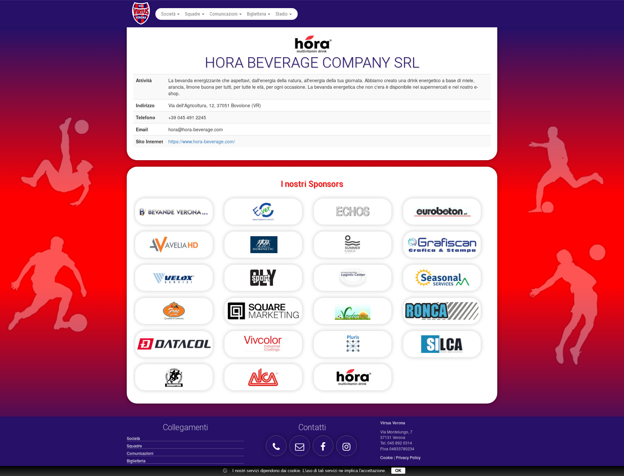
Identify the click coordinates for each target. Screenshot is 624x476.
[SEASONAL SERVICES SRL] (442, 280)
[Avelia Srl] (174, 247)
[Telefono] (277, 448)
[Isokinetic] (263, 247)
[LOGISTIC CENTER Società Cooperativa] (352, 280)
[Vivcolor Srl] (263, 346)
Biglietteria (257, 14)
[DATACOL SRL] (174, 346)
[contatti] (300, 448)
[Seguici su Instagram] (347, 448)
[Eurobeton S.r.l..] (442, 214)
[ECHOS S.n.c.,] (352, 214)
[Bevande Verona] (174, 214)
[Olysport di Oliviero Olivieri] (263, 280)
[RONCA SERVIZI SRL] (442, 313)
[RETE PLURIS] (352, 346)
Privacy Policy (408, 457)
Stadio (282, 14)
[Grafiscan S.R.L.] (442, 247)
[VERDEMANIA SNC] (352, 313)
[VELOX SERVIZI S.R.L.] (174, 280)
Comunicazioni (224, 14)
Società (168, 14)
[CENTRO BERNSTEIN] (174, 380)
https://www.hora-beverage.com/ (201, 141)
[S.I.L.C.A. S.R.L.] (442, 346)
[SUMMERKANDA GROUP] (352, 247)
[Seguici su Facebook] (324, 448)
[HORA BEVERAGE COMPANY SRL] (352, 380)
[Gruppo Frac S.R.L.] (174, 313)
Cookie (386, 457)
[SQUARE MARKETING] (263, 313)
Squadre (193, 14)
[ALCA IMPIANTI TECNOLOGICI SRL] (263, 380)
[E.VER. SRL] (263, 214)
